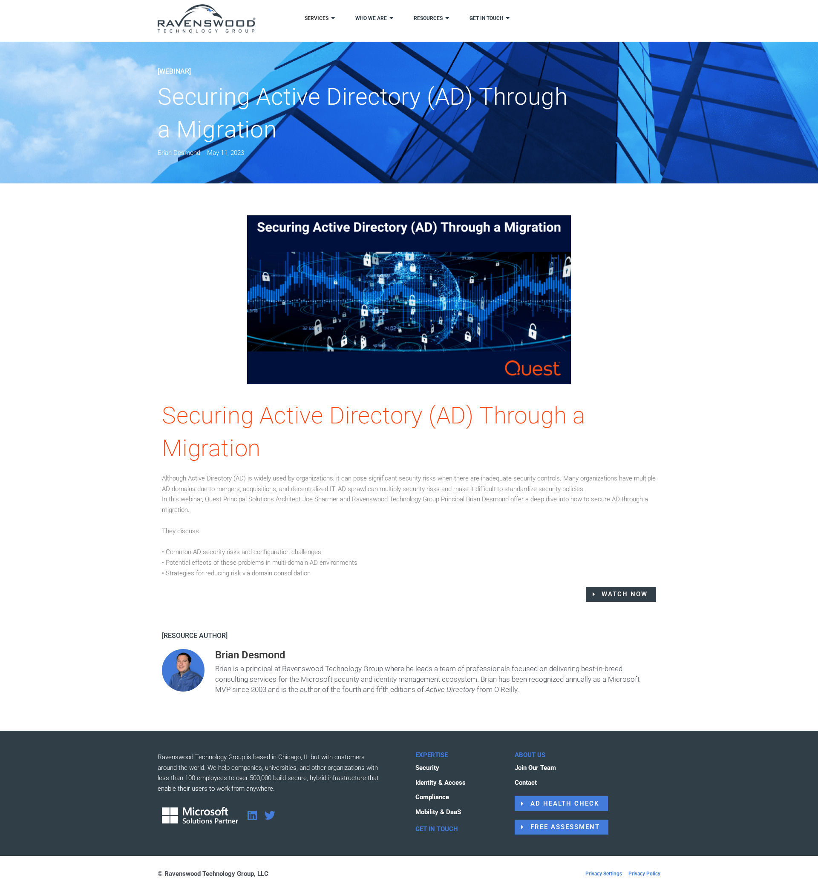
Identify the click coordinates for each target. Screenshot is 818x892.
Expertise (431, 755)
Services (316, 18)
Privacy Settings (603, 874)
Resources (428, 18)
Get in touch (486, 18)
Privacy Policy (644, 874)
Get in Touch (436, 829)
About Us (530, 755)
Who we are (371, 18)
